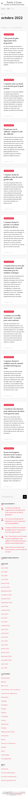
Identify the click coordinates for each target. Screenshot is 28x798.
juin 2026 (4, 572)
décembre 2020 (6, 656)
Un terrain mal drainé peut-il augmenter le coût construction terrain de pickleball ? (15, 521)
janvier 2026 (5, 587)
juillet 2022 (5, 633)
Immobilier (4, 716)
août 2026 (4, 568)
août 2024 (4, 614)
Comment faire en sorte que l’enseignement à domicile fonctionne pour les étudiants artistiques (14, 269)
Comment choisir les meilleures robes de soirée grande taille (13, 177)
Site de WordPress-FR (8, 780)
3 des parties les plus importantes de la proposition (11, 40)
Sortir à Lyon (14, 2)
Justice (3, 720)
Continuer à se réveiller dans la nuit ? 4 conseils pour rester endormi (12, 317)
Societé (3, 747)
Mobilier (4, 728)
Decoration (4, 697)
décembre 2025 (6, 591)
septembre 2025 (6, 602)
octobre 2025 (5, 599)
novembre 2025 (6, 595)
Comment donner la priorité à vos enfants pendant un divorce (11, 224)
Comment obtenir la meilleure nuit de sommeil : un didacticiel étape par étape (14, 364)
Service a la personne (8, 743)
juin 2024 (4, 618)
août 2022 (4, 629)
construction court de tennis (10, 689)
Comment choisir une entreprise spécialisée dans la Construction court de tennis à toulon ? (15, 529)
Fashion (3, 712)
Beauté (3, 682)
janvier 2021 (5, 652)
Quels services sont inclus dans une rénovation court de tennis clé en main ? (16, 549)
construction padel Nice (9, 693)
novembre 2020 (6, 660)
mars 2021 (4, 645)
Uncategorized (9, 34)
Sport (3, 751)
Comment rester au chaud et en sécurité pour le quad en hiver (13, 86)
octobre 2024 (5, 610)
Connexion (4, 769)
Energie (3, 709)
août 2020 (4, 664)
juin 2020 (4, 668)
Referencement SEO (7, 732)
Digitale (3, 701)
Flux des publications (8, 773)
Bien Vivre (4, 686)
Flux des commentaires (8, 776)
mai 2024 (4, 622)
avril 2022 (4, 637)
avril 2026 (4, 579)
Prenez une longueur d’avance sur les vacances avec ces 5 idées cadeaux (13, 454)
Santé (3, 739)
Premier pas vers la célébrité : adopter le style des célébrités (13, 131)
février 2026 (5, 583)
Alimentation (5, 678)
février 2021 (5, 649)
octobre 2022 (5, 625)
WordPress (19, 794)
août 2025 (4, 606)
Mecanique (4, 724)
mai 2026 (4, 576)
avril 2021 (4, 641)
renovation (4, 736)
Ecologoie (4, 705)
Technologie (5, 755)
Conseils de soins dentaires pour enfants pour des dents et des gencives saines (14, 411)
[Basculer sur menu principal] (2, 3)
